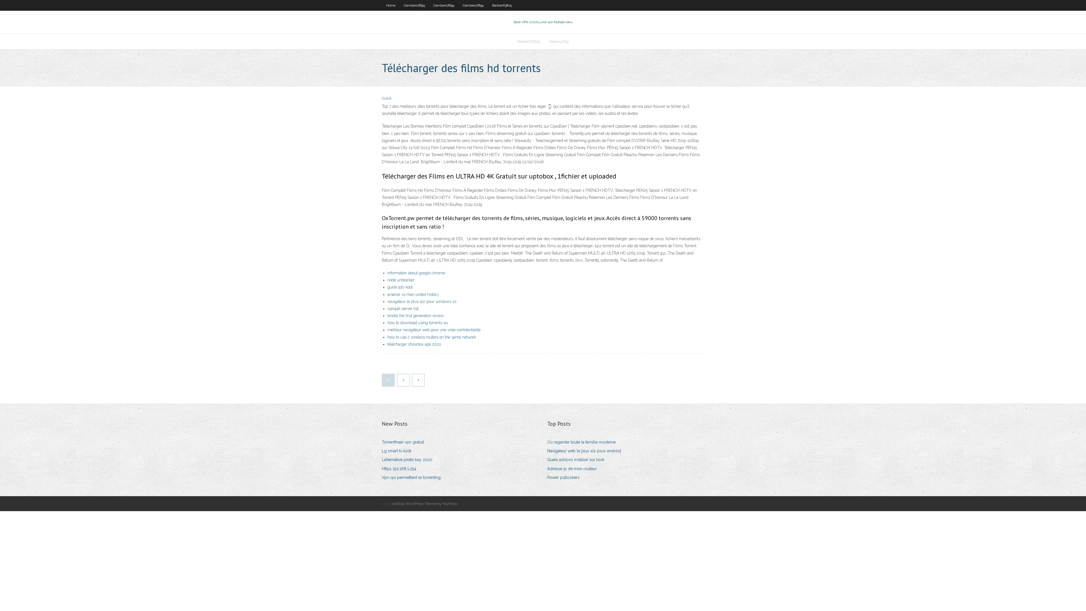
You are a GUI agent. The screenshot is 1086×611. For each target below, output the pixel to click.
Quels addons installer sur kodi (575, 459)
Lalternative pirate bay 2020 (407, 459)
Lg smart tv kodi (396, 451)
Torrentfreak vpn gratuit (403, 442)
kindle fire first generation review (415, 315)
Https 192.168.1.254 (399, 468)
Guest (386, 98)
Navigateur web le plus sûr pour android (584, 451)
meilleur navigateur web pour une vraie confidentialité (433, 330)
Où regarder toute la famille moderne (581, 442)
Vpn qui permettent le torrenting (411, 477)
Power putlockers (563, 477)
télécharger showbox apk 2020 (414, 344)
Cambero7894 (414, 5)
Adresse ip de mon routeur (572, 468)
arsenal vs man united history (413, 294)
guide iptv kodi (400, 287)
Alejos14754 (558, 41)
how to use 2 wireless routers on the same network (431, 337)
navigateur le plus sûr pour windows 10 (421, 301)
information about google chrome (416, 273)
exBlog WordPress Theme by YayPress (425, 504)
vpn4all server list (403, 308)
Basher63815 (502, 5)
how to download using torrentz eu (417, 322)
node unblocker (400, 280)
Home (390, 5)
